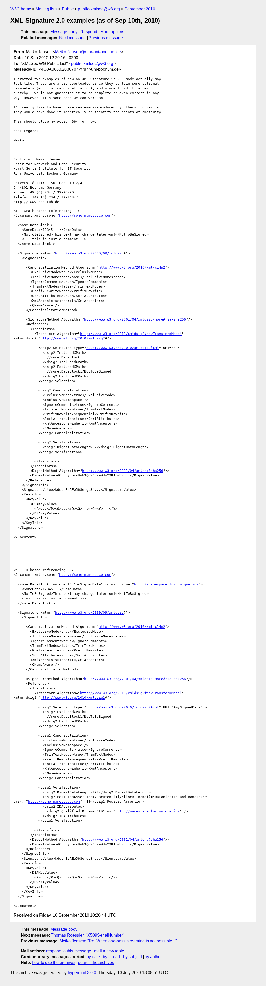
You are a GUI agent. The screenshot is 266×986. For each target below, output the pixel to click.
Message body (63, 32)
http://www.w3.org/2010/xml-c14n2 (132, 267)
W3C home (20, 9)
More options (112, 32)
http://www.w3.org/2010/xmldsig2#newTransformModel (131, 334)
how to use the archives (53, 962)
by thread (111, 957)
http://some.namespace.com (85, 215)
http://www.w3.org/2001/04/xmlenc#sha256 (122, 471)
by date (93, 957)
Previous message (106, 38)
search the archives (96, 962)
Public (68, 9)
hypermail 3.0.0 (82, 972)
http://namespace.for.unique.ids (166, 584)
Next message (72, 38)
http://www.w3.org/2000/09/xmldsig (89, 253)
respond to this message (68, 951)
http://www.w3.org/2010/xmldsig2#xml (122, 348)
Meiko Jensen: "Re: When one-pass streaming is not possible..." (118, 941)
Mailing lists (46, 9)
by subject (132, 957)
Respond (88, 32)
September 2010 (139, 9)
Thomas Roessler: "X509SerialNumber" (87, 935)
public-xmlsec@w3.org (99, 9)
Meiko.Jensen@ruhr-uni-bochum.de (88, 52)
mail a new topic (109, 951)
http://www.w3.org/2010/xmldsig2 (73, 338)
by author (153, 957)
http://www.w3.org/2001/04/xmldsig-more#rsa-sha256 (135, 319)
